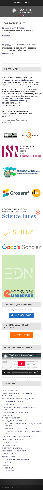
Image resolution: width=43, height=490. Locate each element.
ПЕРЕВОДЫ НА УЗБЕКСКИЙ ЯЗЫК (16, 459)
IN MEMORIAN (8, 471)
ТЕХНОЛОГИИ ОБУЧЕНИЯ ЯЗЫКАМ (16, 429)
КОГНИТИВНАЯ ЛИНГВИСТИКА (28, 44)
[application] (21, 364)
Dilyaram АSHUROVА (9, 28)
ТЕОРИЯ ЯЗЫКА (6, 46)
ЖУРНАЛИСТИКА (8, 445)
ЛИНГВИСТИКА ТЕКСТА (11, 418)
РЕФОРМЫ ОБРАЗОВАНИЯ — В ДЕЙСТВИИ (18, 399)
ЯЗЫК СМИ (7, 415)
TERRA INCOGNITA (9, 454)
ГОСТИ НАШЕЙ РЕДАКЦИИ (12, 401)
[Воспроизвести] (5, 372)
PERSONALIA (22, 28)
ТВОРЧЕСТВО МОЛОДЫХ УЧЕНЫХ (15, 451)
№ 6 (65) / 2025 (22, 315)
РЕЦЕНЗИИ (7, 462)
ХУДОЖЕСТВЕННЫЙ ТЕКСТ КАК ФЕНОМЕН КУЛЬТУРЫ (18, 31)
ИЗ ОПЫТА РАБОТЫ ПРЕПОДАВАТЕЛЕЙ (18, 437)
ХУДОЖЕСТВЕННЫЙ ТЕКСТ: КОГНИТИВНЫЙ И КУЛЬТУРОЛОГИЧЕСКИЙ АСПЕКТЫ (19, 49)
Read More (6, 36)
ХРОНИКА (7, 465)
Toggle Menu (22, 3)
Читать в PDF (21, 335)
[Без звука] (35, 372)
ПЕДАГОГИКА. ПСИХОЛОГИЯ (13, 439)
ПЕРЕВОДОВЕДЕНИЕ (10, 442)
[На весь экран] (38, 372)
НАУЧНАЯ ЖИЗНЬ (8, 456)
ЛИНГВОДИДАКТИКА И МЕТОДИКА (15, 421)
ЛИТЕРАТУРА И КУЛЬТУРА (12, 448)
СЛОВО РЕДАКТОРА (9, 391)
